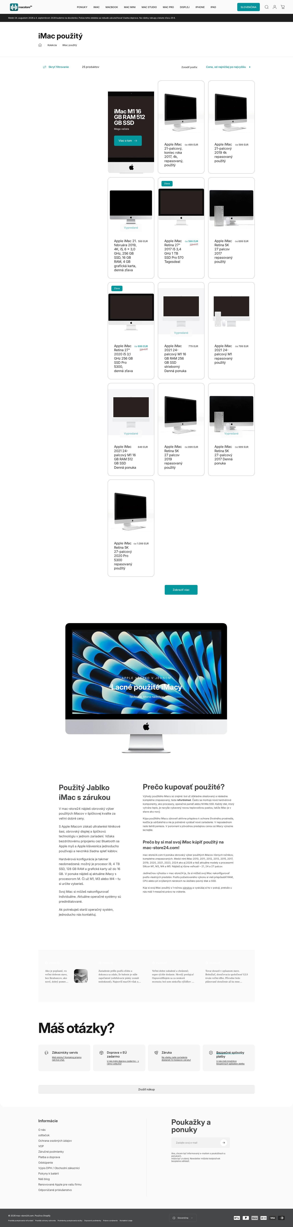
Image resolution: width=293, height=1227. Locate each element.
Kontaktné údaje (126, 1221)
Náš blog (44, 1179)
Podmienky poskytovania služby (70, 1221)
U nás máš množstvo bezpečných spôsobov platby (230, 1062)
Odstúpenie (45, 1162)
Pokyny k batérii (48, 1173)
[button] (52, 986)
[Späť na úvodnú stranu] (40, 45)
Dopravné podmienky (92, 1221)
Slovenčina (183, 1218)
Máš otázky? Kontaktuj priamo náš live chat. (66, 1058)
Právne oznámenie (110, 1221)
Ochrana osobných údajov (55, 1140)
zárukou (187, 887)
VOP (41, 1146)
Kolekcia (52, 45)
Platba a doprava (49, 1157)
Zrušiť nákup (146, 1089)
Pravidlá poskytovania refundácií (20, 1221)
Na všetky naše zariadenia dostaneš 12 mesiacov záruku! (176, 1058)
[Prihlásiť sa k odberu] (223, 1142)
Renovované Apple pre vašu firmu (59, 1184)
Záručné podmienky (51, 1151)
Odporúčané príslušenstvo (55, 1190)
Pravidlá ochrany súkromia (45, 1221)
